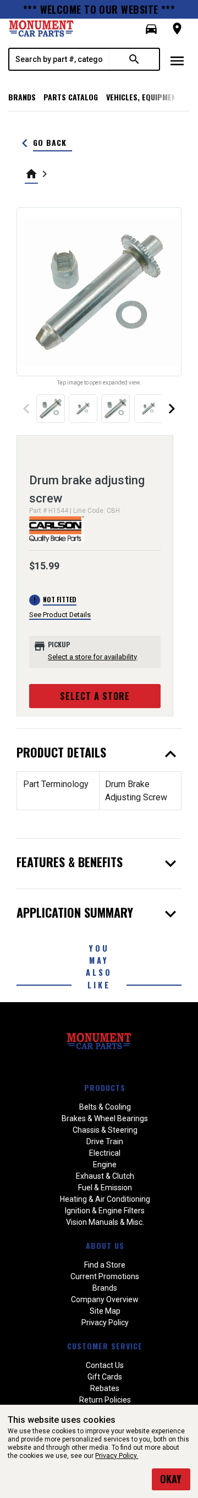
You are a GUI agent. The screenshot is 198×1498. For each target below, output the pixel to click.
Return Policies (105, 1399)
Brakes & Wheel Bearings (105, 1118)
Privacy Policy (105, 1322)
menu (177, 61)
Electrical (104, 1153)
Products (104, 1087)
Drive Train (104, 1141)
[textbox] (59, 59)
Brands (22, 97)
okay (171, 1479)
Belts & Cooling (105, 1107)
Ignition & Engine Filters (105, 1210)
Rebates (104, 1388)
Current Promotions (104, 1276)
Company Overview (105, 1299)
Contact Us (105, 1365)
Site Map (105, 1311)
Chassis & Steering (105, 1130)
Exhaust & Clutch (105, 1176)
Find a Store (104, 1264)
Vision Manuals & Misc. (105, 1222)
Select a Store (95, 696)
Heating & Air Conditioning (105, 1199)
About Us (105, 1245)
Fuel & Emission (105, 1187)
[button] (151, 29)
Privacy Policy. (116, 1456)
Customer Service (104, 1346)
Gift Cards (104, 1376)
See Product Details (60, 614)
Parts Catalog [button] (70, 97)
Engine (105, 1164)
